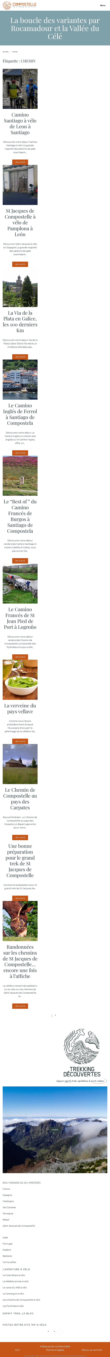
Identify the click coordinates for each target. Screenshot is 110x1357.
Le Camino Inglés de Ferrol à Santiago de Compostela (20, 414)
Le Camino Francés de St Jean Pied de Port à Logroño (20, 618)
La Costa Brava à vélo (14, 1275)
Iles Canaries (9, 1207)
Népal (6, 1219)
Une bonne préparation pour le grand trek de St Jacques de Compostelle (20, 860)
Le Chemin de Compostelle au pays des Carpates (20, 798)
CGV (17, 1350)
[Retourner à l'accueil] (19, 5)
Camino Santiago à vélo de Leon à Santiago (20, 123)
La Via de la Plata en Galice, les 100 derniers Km (20, 321)
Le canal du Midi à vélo (15, 1287)
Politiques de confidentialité (55, 1346)
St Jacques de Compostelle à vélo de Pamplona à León (20, 222)
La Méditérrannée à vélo (16, 1281)
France (7, 1189)
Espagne (8, 1195)
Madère (7, 1250)
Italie (5, 1237)
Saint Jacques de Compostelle (19, 1226)
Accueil (6, 52)
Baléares (7, 1256)
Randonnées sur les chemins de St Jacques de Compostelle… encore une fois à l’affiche (20, 961)
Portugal (7, 1243)
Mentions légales (55, 1350)
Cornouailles (9, 1262)
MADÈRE (55, 1130)
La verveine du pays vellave (20, 708)
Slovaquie (8, 1213)
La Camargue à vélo (13, 1293)
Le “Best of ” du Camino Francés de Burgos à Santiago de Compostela (20, 516)
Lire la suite (20, 162)
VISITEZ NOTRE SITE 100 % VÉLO (25, 1325)
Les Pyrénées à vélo (13, 1306)
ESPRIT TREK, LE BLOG (18, 1313)
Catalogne (8, 1201)
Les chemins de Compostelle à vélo (21, 1300)
